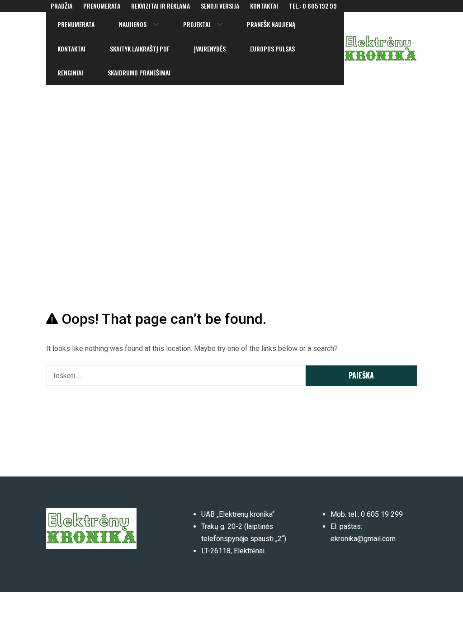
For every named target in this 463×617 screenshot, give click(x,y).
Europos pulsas (272, 48)
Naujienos (132, 24)
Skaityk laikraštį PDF (140, 48)
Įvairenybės (210, 48)
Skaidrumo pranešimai (139, 72)
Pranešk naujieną (271, 24)
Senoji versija (220, 5)
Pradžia (61, 5)
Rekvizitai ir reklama (160, 5)
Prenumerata (101, 5)
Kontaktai (264, 5)
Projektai (196, 24)
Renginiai (70, 72)
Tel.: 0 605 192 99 (313, 5)
